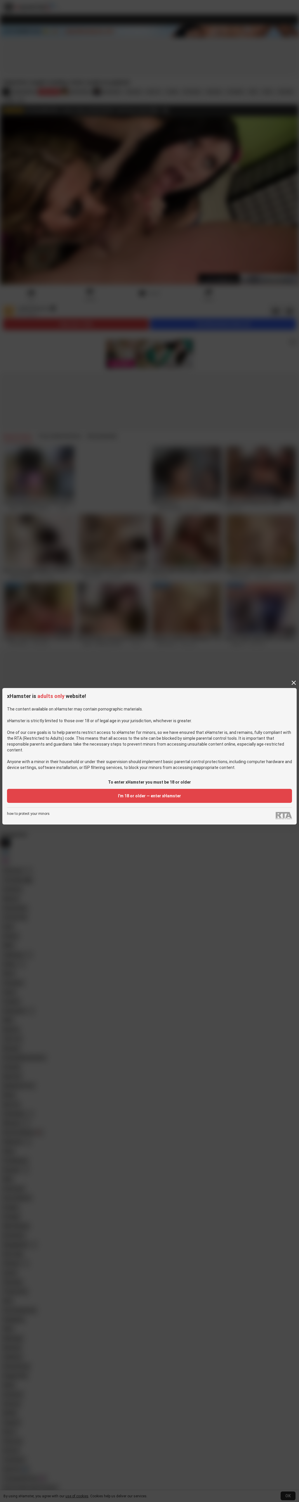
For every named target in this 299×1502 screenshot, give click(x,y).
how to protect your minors (28, 814)
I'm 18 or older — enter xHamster (149, 796)
